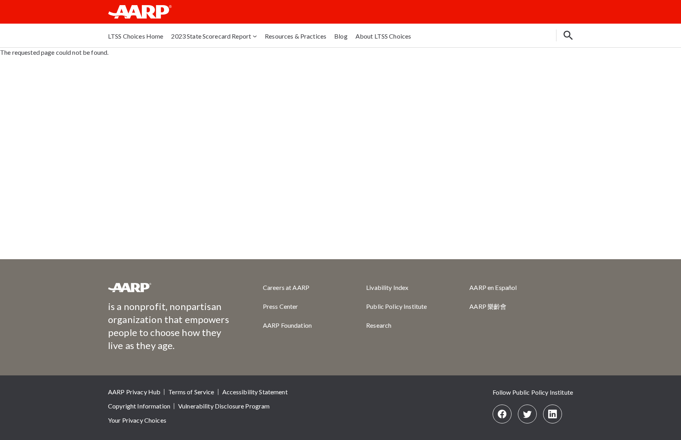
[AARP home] (129, 290)
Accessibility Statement (255, 391)
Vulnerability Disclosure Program (224, 406)
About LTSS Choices (383, 36)
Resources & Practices (295, 36)
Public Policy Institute (396, 306)
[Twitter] (527, 414)
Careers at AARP (286, 287)
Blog (341, 36)
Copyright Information (139, 406)
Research (378, 325)
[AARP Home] (140, 12)
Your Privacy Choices (137, 420)
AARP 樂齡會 (487, 306)
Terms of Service (191, 391)
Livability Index (387, 287)
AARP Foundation (287, 325)
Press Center (280, 306)
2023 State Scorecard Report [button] (211, 36)
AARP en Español (493, 287)
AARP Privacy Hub (134, 391)
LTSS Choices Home (135, 36)
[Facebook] (502, 414)
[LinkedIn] (552, 414)
